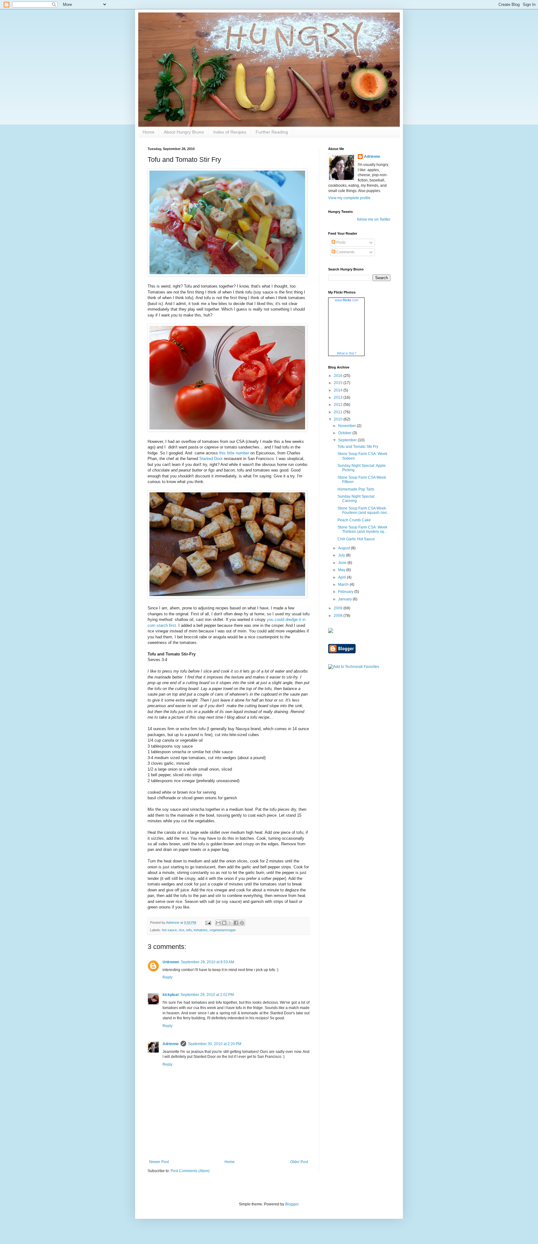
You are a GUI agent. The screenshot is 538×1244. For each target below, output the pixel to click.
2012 (338, 404)
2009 (338, 608)
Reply (167, 977)
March (344, 584)
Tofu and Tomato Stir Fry (357, 446)
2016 (338, 375)
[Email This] (218, 923)
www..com (346, 300)
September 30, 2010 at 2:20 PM (214, 1044)
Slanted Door (211, 458)
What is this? (346, 353)
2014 (338, 390)
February (346, 591)
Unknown (171, 962)
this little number (234, 453)
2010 (338, 419)
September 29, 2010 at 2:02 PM (207, 995)
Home (148, 131)
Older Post (299, 1162)
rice (181, 930)
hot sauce (169, 930)
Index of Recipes (229, 131)
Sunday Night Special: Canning (356, 498)
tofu (189, 930)
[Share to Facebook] (236, 923)
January (345, 599)
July (342, 555)
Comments (345, 252)
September (348, 440)
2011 (338, 412)
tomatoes (201, 930)
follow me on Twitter (373, 219)
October (345, 433)
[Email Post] (208, 922)
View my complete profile (349, 198)
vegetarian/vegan (223, 930)
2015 (338, 383)
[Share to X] (230, 923)
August (344, 548)
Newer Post (159, 1162)
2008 (338, 615)
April (342, 577)
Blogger (291, 1204)
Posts (340, 242)
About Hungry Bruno (184, 131)
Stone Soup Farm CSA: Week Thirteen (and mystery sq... (362, 529)
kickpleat (171, 995)
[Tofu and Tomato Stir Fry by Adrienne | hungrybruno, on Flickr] (227, 274)
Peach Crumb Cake (354, 520)
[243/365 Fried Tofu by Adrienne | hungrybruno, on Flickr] (227, 596)
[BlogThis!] (224, 923)
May (342, 570)
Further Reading (272, 131)
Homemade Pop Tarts (355, 489)
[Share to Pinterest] (242, 923)
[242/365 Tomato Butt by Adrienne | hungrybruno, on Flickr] (227, 430)
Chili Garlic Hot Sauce (356, 539)
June (342, 563)
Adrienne (171, 1044)
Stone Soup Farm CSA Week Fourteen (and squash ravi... (363, 510)
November (347, 426)
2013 (338, 397)
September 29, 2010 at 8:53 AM (207, 962)
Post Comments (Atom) (190, 1171)
